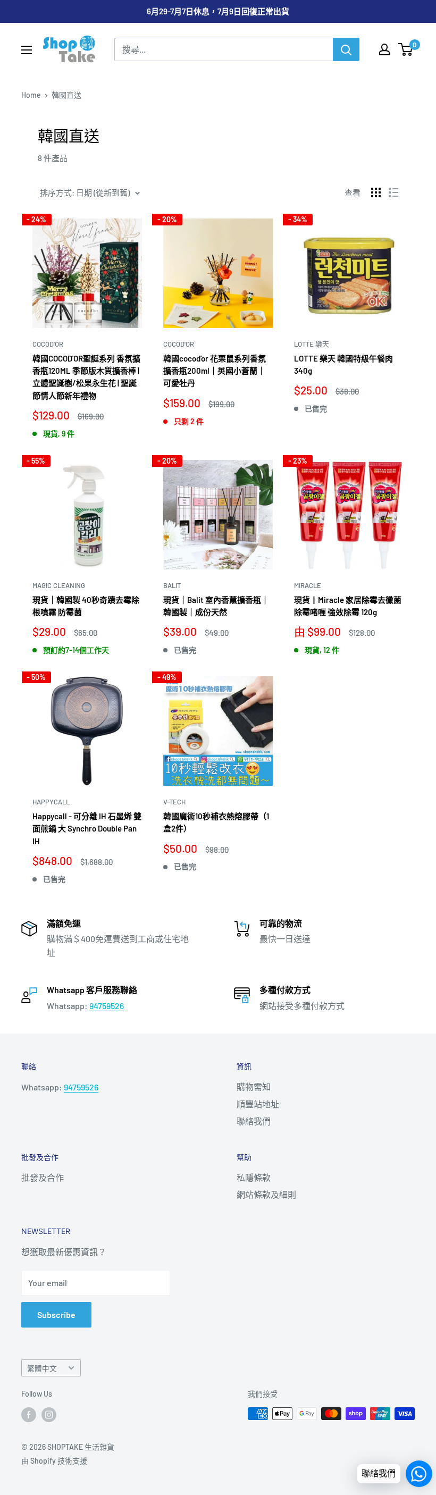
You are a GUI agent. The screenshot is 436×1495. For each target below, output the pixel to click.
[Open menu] (26, 50)
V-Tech (174, 801)
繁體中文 (42, 1368)
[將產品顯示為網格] (376, 192)
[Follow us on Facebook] (28, 1414)
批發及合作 (42, 1177)
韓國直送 (66, 94)
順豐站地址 (258, 1104)
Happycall (51, 801)
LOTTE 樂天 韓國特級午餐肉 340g (343, 364)
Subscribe (56, 1314)
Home (31, 94)
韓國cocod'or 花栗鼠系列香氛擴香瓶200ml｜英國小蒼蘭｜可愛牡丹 (214, 371)
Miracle (307, 585)
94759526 (106, 1006)
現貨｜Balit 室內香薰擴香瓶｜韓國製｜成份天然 (216, 606)
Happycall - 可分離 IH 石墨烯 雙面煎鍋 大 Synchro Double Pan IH (86, 828)
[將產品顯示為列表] (393, 192)
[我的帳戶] (384, 49)
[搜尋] (346, 49)
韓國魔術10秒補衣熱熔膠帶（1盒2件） (216, 822)
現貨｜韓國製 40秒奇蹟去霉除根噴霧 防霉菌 (85, 606)
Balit (172, 585)
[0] (406, 49)
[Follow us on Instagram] (48, 1414)
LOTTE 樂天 (311, 344)
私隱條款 (254, 1177)
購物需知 (254, 1086)
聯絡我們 (254, 1121)
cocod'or (47, 344)
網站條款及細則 (266, 1194)
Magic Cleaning (58, 585)
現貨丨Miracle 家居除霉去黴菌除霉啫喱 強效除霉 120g (347, 606)
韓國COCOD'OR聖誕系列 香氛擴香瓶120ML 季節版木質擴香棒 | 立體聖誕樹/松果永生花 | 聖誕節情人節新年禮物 (86, 377)
